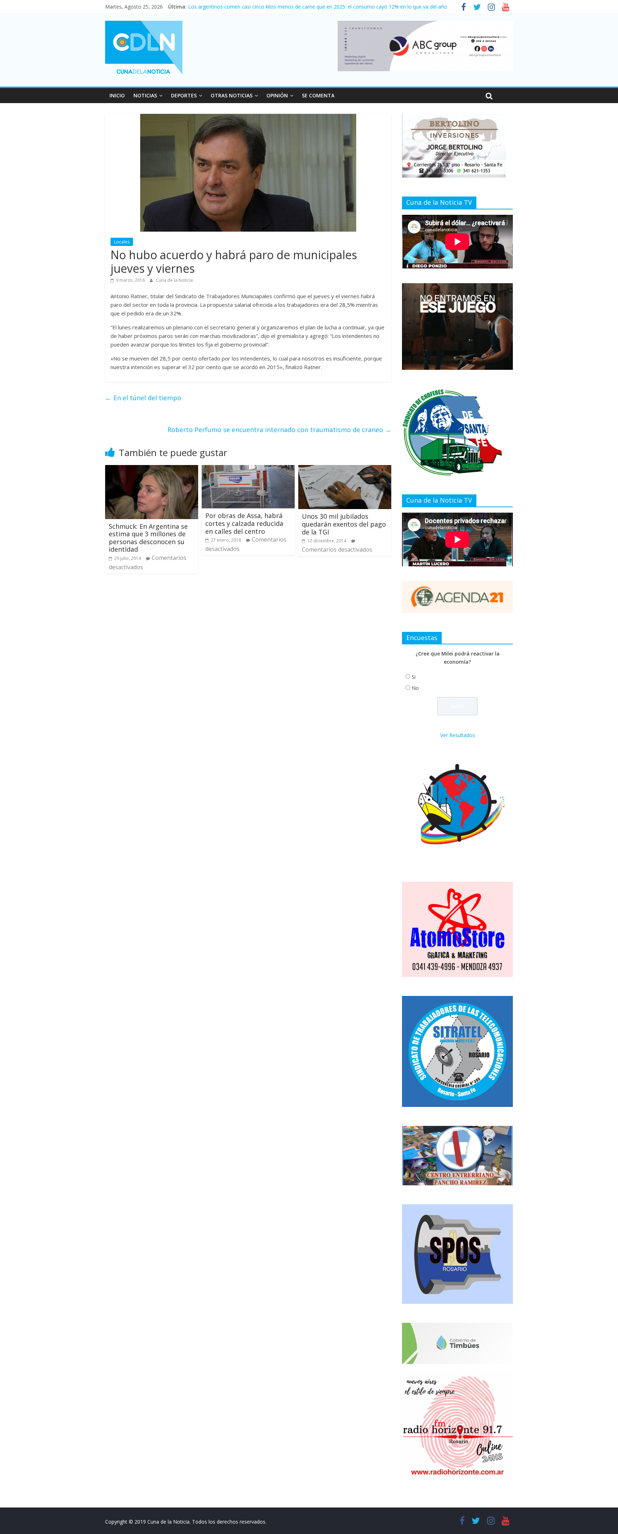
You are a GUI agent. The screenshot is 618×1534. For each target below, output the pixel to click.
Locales (121, 242)
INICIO (117, 95)
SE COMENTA (318, 95)
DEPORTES (184, 95)
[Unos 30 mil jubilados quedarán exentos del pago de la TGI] (344, 469)
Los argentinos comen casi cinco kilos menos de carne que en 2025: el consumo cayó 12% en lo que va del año (317, 6)
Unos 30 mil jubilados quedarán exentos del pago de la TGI (344, 524)
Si (414, 676)
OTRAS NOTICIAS (231, 95)
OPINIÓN (277, 95)
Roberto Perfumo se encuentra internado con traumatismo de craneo (279, 429)
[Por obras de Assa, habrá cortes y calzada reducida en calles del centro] (248, 469)
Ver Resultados (457, 735)
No (415, 687)
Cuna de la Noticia (174, 280)
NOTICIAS (145, 95)
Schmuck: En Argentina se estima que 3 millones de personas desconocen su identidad (148, 538)
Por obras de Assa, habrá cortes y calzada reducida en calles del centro (244, 523)
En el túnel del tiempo (143, 397)
